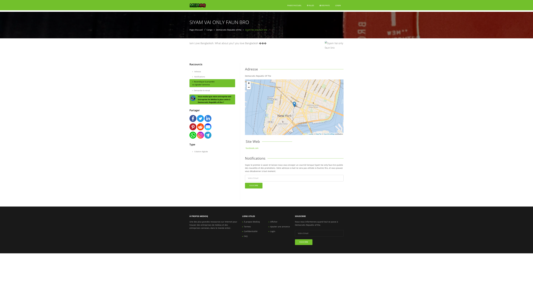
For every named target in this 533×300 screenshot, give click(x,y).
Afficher (273, 221)
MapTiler (319, 134)
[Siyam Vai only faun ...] (294, 104)
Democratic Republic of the (228, 29)
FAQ (246, 236)
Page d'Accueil (294, 5)
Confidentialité (250, 231)
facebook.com (252, 148)
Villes (311, 5)
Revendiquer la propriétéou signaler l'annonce (203, 83)
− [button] (249, 87)
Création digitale (201, 151)
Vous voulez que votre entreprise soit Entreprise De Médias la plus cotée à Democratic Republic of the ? (214, 99)
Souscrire (253, 185)
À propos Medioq (252, 221)
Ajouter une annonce (280, 226)
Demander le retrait (202, 90)
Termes (247, 226)
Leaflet (311, 134)
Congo (209, 29)
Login (338, 5)
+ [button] (249, 83)
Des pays (325, 5)
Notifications (199, 76)
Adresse (197, 71)
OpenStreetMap (329, 134)
